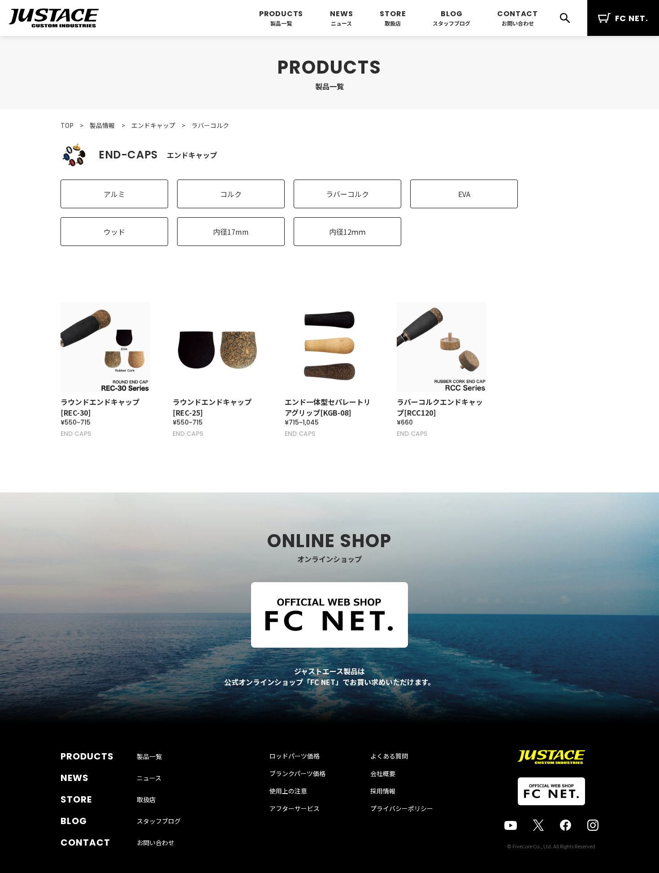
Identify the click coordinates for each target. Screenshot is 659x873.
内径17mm (231, 231)
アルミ (114, 194)
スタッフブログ (451, 23)
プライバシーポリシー (401, 808)
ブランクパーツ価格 (297, 773)
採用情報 (382, 790)
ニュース (341, 23)
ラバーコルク (347, 194)
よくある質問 (389, 755)
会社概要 (382, 773)
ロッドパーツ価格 (294, 755)
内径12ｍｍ (347, 231)
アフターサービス (294, 808)
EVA (464, 194)
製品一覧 (281, 23)
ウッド (114, 231)
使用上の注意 (288, 790)
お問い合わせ (518, 23)
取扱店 (393, 23)
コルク (231, 194)
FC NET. (631, 18)
